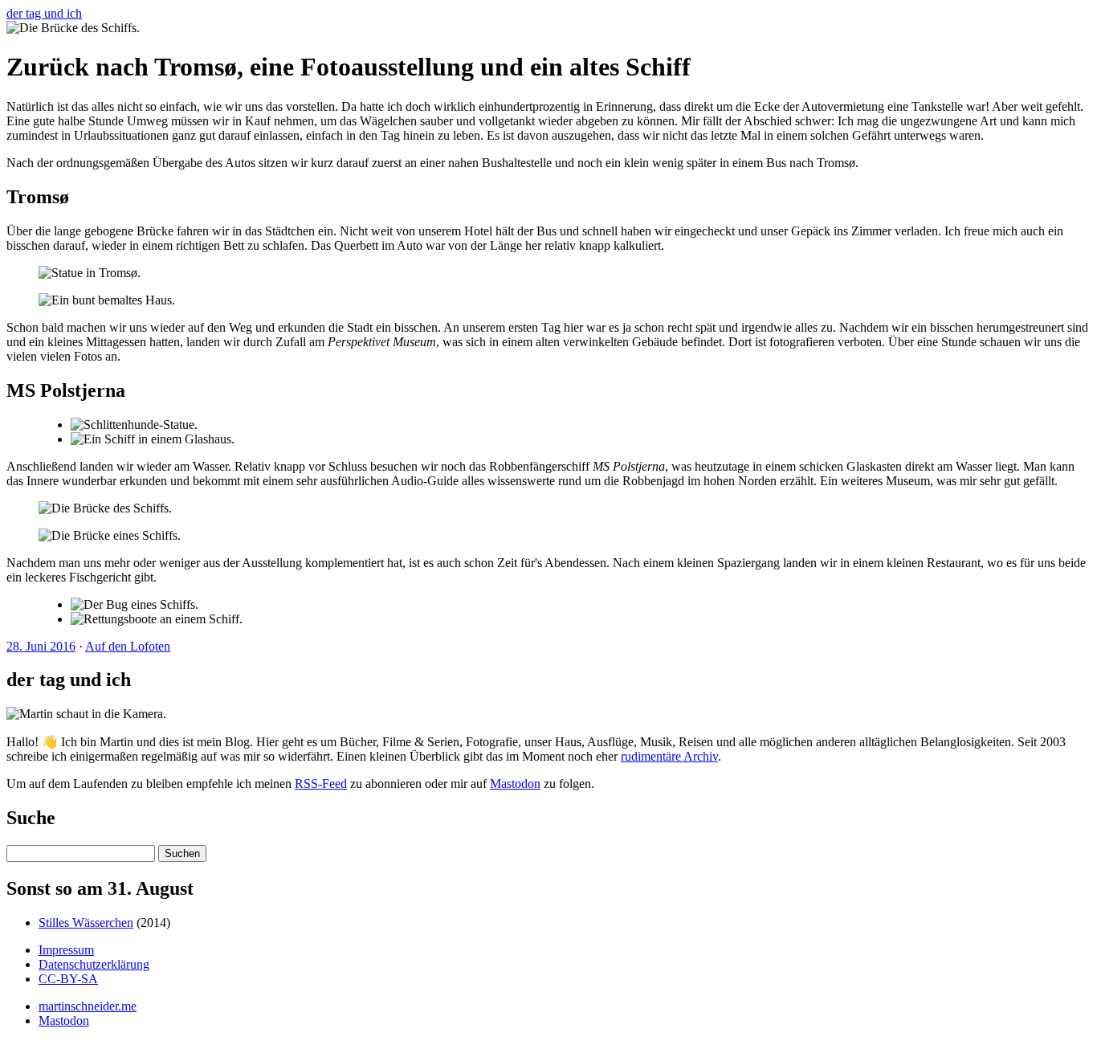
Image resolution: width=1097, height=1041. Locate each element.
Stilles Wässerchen (86, 922)
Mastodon (515, 783)
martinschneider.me (88, 1006)
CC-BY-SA (68, 979)
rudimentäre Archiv (669, 756)
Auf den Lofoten (127, 646)
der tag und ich (44, 13)
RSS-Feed (321, 783)
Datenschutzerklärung (94, 964)
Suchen (182, 853)
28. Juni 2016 (40, 646)
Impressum (66, 950)
